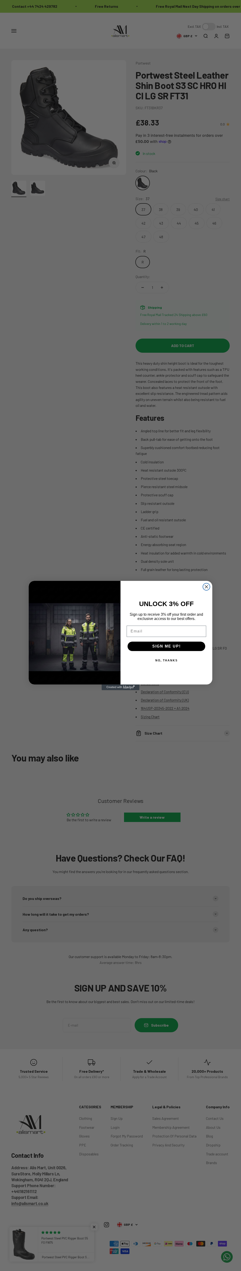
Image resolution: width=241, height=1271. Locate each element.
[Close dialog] (206, 586)
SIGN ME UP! (166, 646)
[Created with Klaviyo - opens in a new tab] (120, 687)
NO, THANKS (166, 660)
